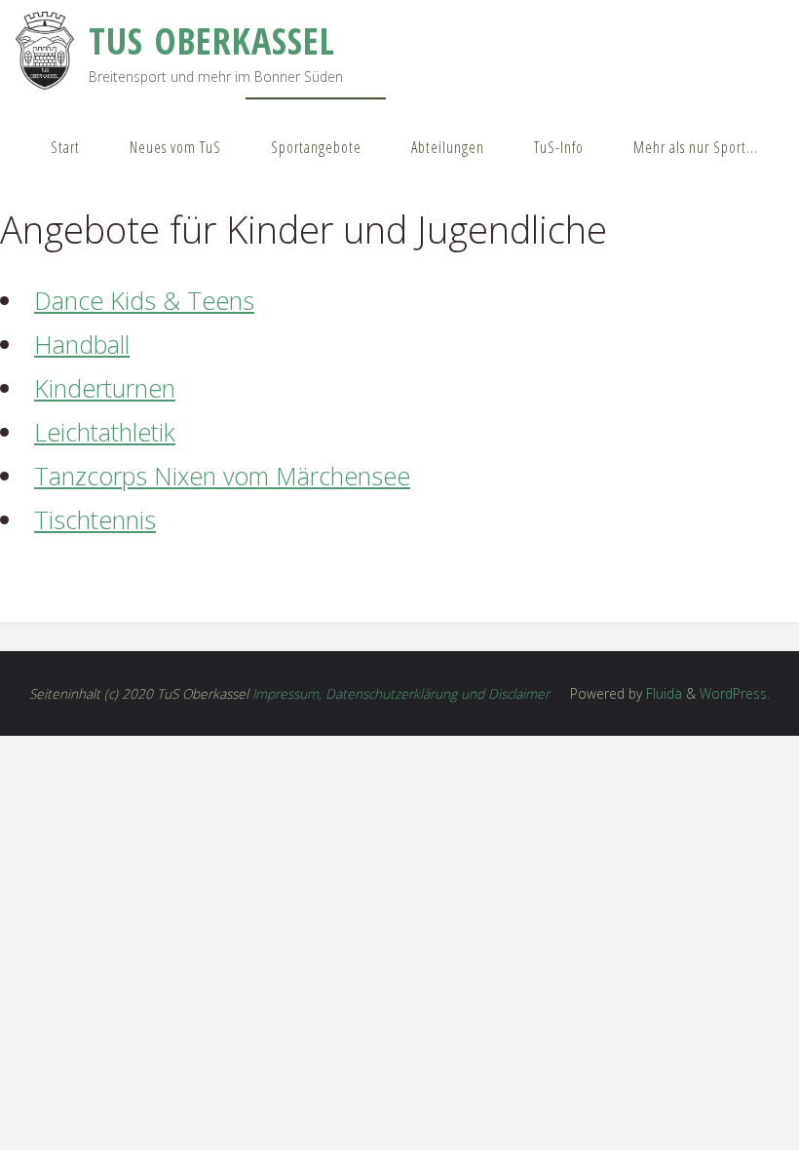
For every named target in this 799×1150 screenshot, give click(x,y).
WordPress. (735, 693)
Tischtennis (95, 519)
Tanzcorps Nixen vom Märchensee (222, 475)
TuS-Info (559, 147)
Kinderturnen (104, 387)
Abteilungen (447, 147)
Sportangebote (316, 147)
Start (65, 147)
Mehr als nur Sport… (695, 147)
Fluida (662, 693)
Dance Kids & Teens (144, 300)
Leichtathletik (104, 431)
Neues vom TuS (175, 147)
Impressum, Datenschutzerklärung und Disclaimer (401, 693)
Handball (82, 344)
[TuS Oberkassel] (44, 48)
